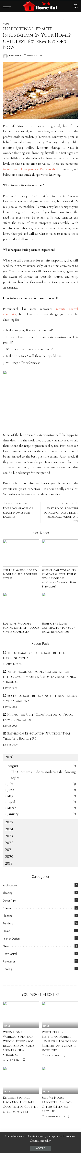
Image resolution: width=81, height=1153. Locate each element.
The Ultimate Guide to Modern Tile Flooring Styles (20, 574)
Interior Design (11, 939)
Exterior (7, 908)
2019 (8, 863)
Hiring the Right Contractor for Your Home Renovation (58, 628)
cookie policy (44, 1140)
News (6, 946)
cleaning (8, 893)
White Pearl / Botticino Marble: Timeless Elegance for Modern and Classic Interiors (60, 1041)
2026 (9, 757)
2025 (9, 822)
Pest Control (10, 954)
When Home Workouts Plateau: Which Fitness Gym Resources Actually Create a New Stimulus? (59, 578)
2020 (9, 856)
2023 (9, 836)
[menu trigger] (8, 6)
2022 (9, 843)
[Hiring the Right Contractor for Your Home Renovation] (60, 606)
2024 (9, 829)
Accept (40, 1148)
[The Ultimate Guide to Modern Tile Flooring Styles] (21, 553)
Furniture (8, 923)
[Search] (75, 6)
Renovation (9, 961)
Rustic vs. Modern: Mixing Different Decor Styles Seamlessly (21, 628)
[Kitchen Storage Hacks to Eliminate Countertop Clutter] (21, 1080)
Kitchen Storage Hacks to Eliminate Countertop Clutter (20, 1102)
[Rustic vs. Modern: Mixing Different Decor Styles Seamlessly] (21, 606)
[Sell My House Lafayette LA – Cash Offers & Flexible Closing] (60, 1080)
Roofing (7, 969)
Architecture (10, 885)
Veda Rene (15, 55)
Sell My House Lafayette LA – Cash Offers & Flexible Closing (57, 1104)
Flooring (8, 916)
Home (6, 24)
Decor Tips (9, 900)
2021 (9, 849)
